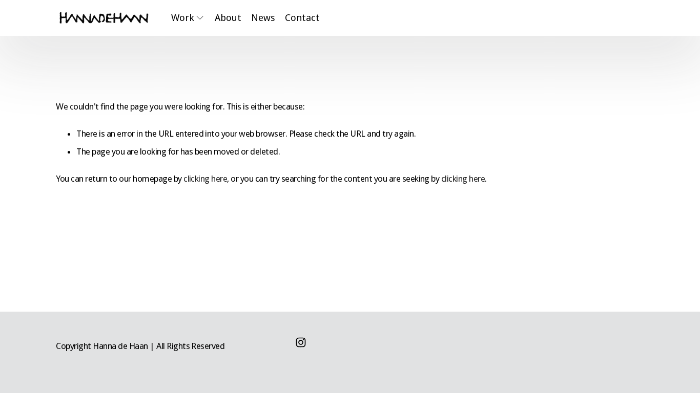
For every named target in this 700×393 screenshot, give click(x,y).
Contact (302, 17)
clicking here (205, 178)
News (263, 17)
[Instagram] (301, 342)
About (228, 17)
